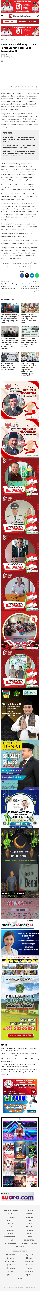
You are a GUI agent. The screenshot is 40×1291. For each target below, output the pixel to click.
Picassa (11, 1275)
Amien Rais (5, 263)
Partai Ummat (11, 267)
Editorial (29, 1211)
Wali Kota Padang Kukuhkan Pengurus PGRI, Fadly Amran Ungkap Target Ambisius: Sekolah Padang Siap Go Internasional (28, 370)
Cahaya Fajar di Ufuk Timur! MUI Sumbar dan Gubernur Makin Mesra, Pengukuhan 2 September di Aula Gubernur (9, 343)
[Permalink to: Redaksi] (3, 56)
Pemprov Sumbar (10, 1237)
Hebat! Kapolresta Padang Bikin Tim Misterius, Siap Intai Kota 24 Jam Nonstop (8, 367)
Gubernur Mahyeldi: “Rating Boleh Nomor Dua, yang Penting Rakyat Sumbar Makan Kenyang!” (29, 319)
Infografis (20, 1247)
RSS (21, 1278)
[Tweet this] (27, 275)
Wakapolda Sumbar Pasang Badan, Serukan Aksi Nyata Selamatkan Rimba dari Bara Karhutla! (29, 342)
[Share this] (22, 275)
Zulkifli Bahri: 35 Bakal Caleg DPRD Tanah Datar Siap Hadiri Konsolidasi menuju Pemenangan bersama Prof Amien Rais (19, 153)
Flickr (30, 1275)
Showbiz (29, 1217)
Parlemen (29, 1230)
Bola (10, 1227)
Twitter (30, 1255)
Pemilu (10, 1240)
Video (10, 1214)
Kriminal (29, 1227)
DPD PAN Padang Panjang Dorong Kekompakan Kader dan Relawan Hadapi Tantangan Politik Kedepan (19, 139)
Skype (11, 1272)
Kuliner (29, 1220)
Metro (10, 1224)
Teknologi (10, 1230)
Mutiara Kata (10, 1217)
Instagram (12, 1265)
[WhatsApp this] (37, 275)
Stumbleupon (12, 1261)
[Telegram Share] (32, 275)
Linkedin (30, 1265)
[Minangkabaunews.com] (20, 16)
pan (3, 267)
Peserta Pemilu (24, 267)
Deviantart (12, 1268)
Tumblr (30, 1258)
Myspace (30, 1268)
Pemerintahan (29, 1240)
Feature (10, 1220)
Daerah (10, 1233)
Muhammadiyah (10, 1243)
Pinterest (11, 1258)
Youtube (30, 1272)
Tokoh (29, 1224)
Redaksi (29, 1237)
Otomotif (29, 1214)
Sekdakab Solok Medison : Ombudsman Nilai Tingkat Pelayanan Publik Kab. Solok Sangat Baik (30, 286)
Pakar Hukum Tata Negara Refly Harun (24, 263)
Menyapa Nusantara (29, 1243)
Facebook (12, 1255)
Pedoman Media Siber (10, 1211)
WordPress (30, 1261)
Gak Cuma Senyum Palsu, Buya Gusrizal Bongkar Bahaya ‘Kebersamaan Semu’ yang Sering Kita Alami (10, 319)
